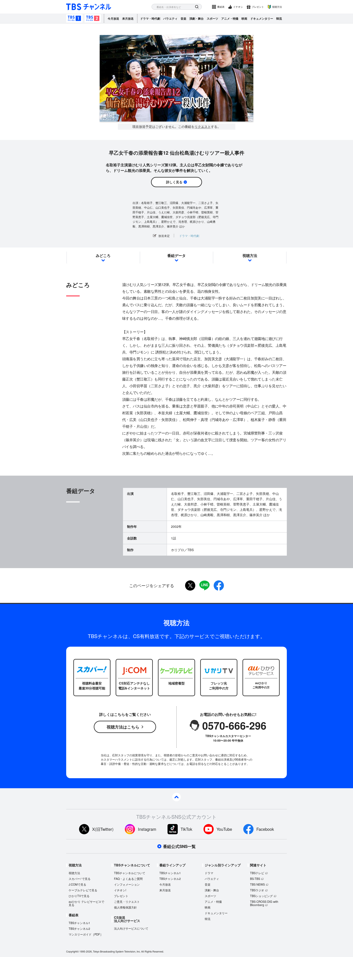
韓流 (279, 18)
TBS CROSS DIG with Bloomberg (264, 903)
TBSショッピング (261, 896)
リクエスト (202, 126)
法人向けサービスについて (131, 928)
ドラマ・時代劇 (150, 18)
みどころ (103, 255)
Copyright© (72, 951)
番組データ (176, 255)
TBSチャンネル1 (74, 18)
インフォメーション (127, 884)
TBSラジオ (257, 890)
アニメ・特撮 (229, 18)
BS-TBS (255, 879)
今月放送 (113, 18)
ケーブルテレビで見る (83, 890)
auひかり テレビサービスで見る (86, 903)
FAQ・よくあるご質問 (128, 879)
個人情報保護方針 (125, 907)
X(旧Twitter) (103, 829)
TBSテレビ (257, 873)
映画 (244, 18)
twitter (190, 585)
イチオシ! (120, 890)
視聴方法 (277, 6)
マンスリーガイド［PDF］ (86, 934)
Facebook (265, 829)
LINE (204, 585)
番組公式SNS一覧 (179, 846)
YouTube (224, 829)
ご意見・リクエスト (127, 902)
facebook (219, 585)
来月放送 (128, 18)
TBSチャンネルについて (129, 873)
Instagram (147, 829)
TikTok (186, 829)
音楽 (183, 18)
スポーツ (212, 18)
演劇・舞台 (196, 18)
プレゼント (258, 6)
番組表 (221, 6)
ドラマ (209, 873)
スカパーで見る (79, 879)
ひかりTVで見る (79, 896)
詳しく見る (174, 182)
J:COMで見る (77, 884)
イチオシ (238, 6)
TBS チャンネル (88, 6)
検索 (197, 7)
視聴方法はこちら (123, 727)
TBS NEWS (257, 884)
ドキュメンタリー (261, 18)
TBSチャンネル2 (93, 18)
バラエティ (170, 18)
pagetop (176, 797)
